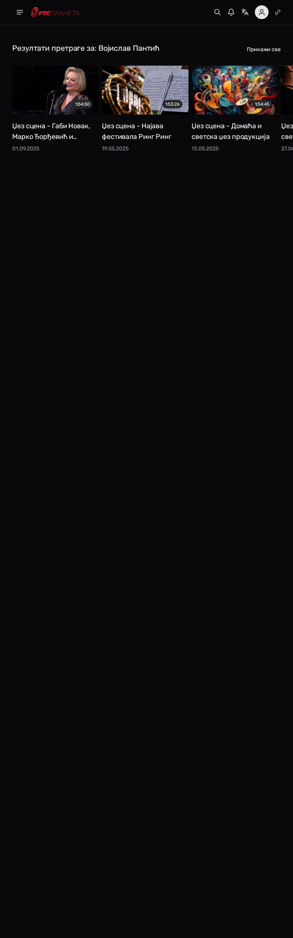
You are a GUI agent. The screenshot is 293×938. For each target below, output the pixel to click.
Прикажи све (264, 49)
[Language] (245, 12)
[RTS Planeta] (55, 12)
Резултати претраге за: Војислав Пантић (85, 48)
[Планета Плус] (278, 12)
